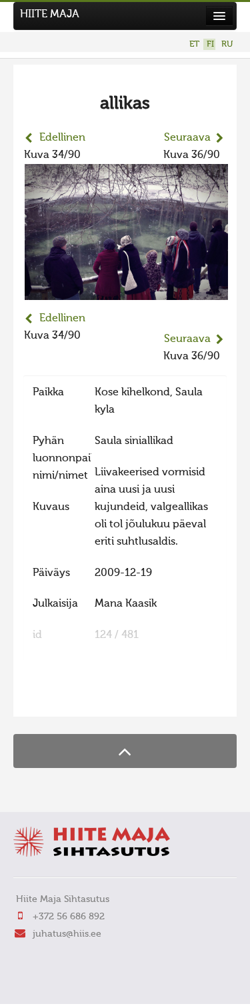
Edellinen (62, 138)
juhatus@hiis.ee (67, 934)
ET (194, 44)
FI (210, 44)
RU (227, 44)
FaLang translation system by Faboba (70, 698)
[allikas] (126, 291)
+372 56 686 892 (69, 916)
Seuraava (187, 138)
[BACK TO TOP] (125, 751)
